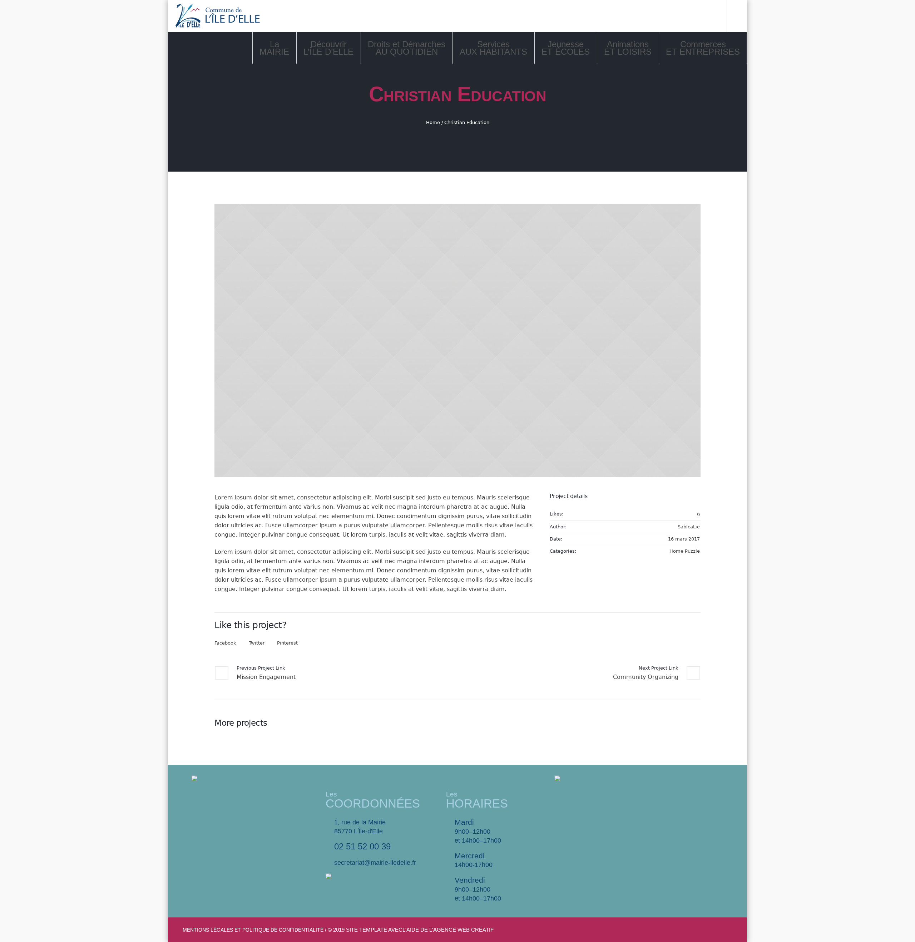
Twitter (256, 643)
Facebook (225, 643)
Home (433, 122)
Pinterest (287, 643)
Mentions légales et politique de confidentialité (253, 930)
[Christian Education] (457, 340)
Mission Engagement (266, 677)
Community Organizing (645, 677)
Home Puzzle (684, 551)
